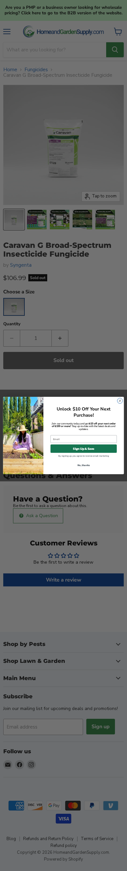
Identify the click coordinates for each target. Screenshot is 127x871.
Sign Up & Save (83, 448)
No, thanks (84, 465)
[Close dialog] (120, 401)
